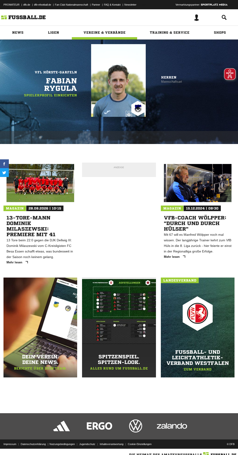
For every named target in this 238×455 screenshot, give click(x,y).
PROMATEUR (11, 4)
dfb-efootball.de (42, 4)
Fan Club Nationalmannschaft (71, 4)
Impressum (9, 444)
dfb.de (26, 4)
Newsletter (130, 4)
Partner (96, 4)
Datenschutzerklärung (33, 444)
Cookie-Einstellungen (140, 444)
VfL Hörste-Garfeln (56, 72)
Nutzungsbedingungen (62, 444)
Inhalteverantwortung (111, 444)
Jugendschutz (87, 444)
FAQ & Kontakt (112, 4)
